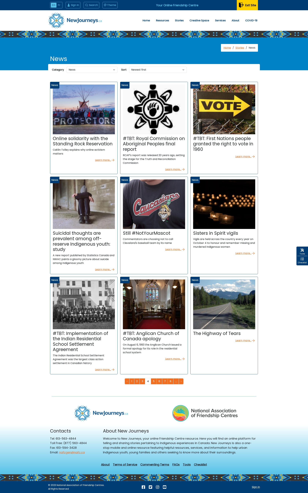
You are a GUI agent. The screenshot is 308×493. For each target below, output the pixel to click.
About (235, 20)
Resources (162, 20)
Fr (59, 5)
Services (220, 20)
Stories (179, 20)
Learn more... (103, 160)
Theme (111, 5)
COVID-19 (251, 20)
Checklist (200, 464)
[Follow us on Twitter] (150, 487)
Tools (187, 464)
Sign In (75, 5)
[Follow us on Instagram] (157, 487)
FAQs (176, 464)
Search (93, 5)
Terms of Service (125, 464)
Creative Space (199, 20)
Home (146, 20)
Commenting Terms (154, 464)
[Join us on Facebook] (143, 487)
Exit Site (250, 5)
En (53, 5)
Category (58, 70)
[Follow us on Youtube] (165, 487)
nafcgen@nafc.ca (72, 452)
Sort (124, 70)
